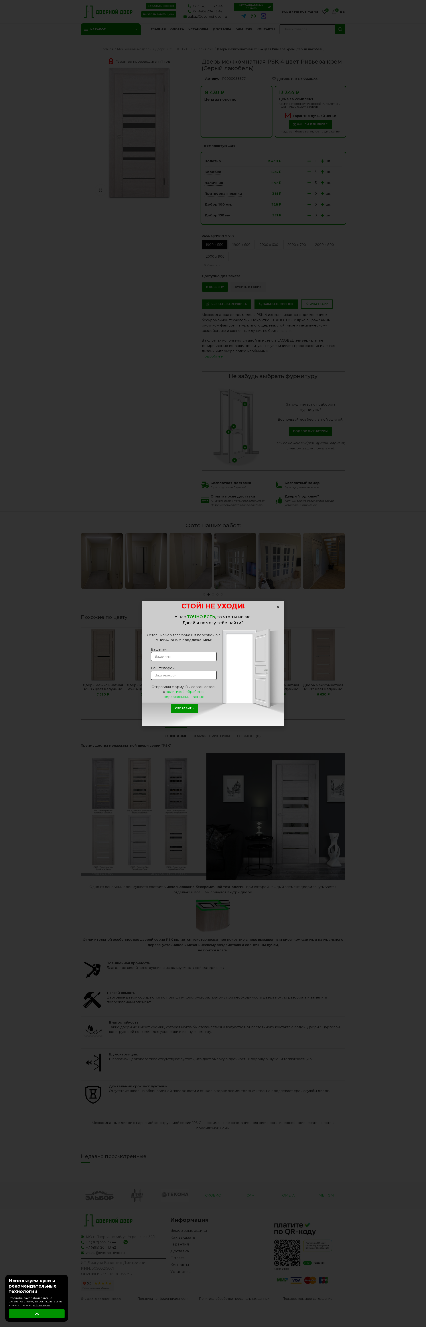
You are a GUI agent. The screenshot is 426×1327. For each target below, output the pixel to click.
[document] (213, 663)
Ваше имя (159, 649)
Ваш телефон (163, 668)
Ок (36, 1313)
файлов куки (41, 1305)
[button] (278, 606)
